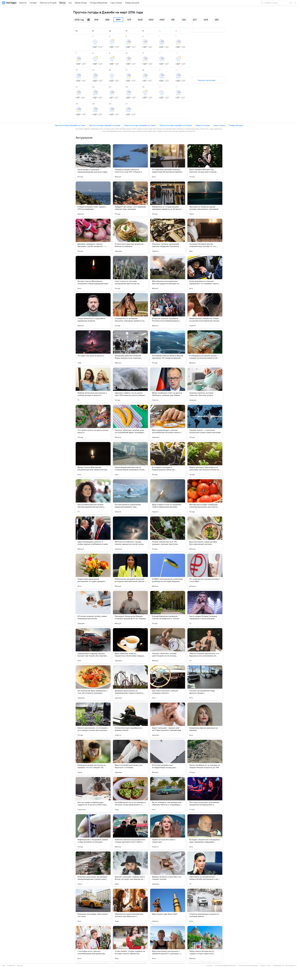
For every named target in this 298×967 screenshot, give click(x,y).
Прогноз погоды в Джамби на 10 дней (176, 125)
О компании (11, 965)
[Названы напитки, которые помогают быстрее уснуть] (204, 385)
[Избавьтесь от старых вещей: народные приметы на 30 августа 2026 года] (167, 198)
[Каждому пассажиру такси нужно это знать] (93, 906)
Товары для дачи (236, 125)
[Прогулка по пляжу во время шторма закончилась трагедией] (204, 198)
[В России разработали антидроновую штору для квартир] (167, 757)
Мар (118, 20)
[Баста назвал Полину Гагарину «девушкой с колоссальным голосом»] (204, 608)
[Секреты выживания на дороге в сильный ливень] (204, 906)
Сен (184, 20)
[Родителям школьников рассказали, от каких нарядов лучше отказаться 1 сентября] (93, 571)
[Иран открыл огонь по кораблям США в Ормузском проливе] (167, 496)
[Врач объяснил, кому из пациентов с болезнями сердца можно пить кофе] (130, 645)
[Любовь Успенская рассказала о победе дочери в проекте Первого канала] (93, 385)
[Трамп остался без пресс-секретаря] (167, 831)
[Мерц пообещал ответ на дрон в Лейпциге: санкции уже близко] (167, 385)
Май (140, 20)
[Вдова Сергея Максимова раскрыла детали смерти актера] (93, 459)
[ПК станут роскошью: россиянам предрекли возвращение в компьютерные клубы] (204, 794)
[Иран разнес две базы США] (167, 906)
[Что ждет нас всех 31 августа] (93, 347)
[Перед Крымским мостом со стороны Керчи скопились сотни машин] (130, 459)
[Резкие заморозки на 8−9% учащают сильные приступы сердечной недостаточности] (167, 533)
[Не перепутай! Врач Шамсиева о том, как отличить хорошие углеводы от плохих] (93, 682)
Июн (151, 20)
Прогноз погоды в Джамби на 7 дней (140, 125)
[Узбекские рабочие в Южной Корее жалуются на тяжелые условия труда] (130, 347)
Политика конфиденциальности (225, 965)
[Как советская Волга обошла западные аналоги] (167, 682)
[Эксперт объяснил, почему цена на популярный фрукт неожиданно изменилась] (130, 422)
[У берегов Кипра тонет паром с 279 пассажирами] (93, 198)
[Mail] (3, 3)
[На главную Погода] (10, 3)
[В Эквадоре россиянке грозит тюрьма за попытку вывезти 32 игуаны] (204, 347)
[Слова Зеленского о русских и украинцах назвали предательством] (93, 310)
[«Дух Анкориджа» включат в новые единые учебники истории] (93, 533)
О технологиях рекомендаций (248, 965)
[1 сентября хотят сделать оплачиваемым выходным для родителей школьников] (93, 943)
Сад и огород (219, 125)
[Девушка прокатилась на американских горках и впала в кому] (130, 682)
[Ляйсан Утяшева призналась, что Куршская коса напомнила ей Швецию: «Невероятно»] (204, 645)
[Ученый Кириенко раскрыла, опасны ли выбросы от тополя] (167, 608)
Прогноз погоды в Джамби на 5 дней (104, 125)
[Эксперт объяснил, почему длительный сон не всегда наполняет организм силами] (167, 645)
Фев (107, 20)
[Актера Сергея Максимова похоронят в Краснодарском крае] (93, 273)
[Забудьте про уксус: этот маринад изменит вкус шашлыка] (130, 198)
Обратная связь (265, 965)
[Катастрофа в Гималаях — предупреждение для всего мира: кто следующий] (93, 161)
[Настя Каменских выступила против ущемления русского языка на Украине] (93, 496)
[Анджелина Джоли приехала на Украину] (204, 720)
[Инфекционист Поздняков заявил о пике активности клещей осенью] (93, 831)
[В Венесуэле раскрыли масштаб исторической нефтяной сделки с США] (130, 571)
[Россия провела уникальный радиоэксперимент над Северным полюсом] (130, 496)
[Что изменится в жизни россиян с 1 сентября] (204, 571)
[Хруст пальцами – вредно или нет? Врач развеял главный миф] (167, 720)
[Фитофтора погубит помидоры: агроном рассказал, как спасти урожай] (204, 496)
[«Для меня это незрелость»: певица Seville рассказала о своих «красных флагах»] (204, 868)
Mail (3, 965)
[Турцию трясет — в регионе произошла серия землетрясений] (204, 422)
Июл (162, 20)
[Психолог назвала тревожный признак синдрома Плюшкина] (167, 236)
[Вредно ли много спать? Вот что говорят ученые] (167, 868)
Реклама (20, 965)
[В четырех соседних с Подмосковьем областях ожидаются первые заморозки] (167, 459)
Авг (173, 20)
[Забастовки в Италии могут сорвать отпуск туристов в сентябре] (204, 943)
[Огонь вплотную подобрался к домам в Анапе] (130, 720)
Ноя (206, 20)
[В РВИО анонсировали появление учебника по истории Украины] (167, 571)
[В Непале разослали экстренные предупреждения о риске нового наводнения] (93, 868)
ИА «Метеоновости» (289, 965)
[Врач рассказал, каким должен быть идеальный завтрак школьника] (204, 533)
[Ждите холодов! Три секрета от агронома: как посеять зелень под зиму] (204, 459)
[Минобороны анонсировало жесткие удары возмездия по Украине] (167, 273)
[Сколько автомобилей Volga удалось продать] (204, 682)
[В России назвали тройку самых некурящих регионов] (93, 608)
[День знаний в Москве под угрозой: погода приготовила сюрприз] (204, 161)
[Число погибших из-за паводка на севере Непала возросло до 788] (204, 757)
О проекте (209, 965)
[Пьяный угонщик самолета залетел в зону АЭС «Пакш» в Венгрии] (130, 161)
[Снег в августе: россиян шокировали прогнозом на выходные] (130, 273)
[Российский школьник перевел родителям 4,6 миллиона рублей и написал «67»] (167, 161)
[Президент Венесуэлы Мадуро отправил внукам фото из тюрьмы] (130, 608)
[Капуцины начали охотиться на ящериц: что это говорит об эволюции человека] (93, 757)
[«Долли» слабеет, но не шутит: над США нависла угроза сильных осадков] (130, 385)
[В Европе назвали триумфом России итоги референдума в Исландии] (167, 310)
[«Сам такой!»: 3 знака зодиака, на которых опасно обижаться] (130, 943)
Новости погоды (203, 125)
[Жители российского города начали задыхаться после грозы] (130, 533)
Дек (217, 20)
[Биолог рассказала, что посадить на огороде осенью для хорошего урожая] (93, 720)
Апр (129, 20)
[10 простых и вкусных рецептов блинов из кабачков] (130, 236)
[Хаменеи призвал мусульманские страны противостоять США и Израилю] (130, 831)
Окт (195, 20)
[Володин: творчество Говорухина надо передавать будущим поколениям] (204, 831)
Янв (96, 20)
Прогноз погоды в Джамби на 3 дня (70, 125)
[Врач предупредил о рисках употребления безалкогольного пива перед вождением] (167, 422)
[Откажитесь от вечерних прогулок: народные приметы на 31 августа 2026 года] (130, 310)
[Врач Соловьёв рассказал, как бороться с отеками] (130, 757)
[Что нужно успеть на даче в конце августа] (93, 422)
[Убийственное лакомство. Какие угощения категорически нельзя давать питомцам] (204, 310)
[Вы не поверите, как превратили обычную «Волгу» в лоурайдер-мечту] (167, 794)
